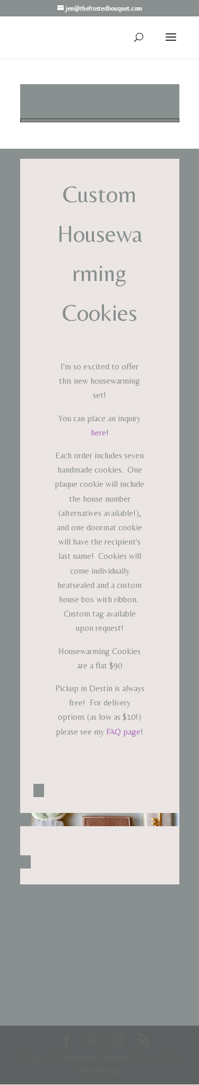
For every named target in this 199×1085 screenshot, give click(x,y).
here (98, 433)
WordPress (99, 1070)
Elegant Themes (97, 1058)
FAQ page (123, 732)
